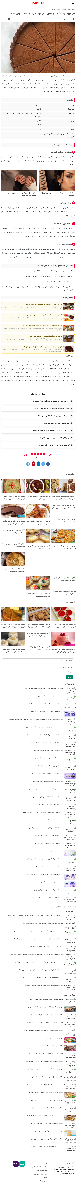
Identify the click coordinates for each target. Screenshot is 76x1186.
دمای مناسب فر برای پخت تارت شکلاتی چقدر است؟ (53, 416)
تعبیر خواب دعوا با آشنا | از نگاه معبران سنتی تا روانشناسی (48, 797)
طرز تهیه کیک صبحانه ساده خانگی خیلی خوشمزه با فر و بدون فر (46, 1147)
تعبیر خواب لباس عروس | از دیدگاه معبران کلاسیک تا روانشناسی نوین (45, 874)
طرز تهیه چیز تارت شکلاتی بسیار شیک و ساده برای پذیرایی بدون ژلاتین (14, 522)
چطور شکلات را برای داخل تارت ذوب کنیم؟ (56, 423)
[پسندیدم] (51, 454)
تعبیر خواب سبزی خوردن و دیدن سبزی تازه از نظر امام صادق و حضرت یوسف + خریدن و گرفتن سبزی (36, 954)
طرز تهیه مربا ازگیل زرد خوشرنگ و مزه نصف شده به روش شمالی (46, 1053)
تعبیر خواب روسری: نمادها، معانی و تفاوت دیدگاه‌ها (49, 766)
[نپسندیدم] (25, 454)
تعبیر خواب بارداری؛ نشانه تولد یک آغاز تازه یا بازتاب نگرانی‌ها (47, 882)
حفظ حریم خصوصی (40, 1174)
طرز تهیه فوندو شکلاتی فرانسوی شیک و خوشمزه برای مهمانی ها (39, 497)
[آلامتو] (22, 1166)
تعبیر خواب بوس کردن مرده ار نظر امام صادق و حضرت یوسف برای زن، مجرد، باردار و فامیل (39, 962)
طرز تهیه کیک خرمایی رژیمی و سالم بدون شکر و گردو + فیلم (47, 1100)
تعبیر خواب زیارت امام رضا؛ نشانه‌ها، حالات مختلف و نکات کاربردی (46, 789)
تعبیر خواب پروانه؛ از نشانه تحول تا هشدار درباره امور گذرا (48, 804)
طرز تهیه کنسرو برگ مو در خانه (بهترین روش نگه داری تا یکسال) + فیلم (44, 1061)
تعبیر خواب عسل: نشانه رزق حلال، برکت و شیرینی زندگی (48, 890)
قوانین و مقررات (42, 1170)
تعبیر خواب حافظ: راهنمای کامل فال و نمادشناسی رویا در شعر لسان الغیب (43, 758)
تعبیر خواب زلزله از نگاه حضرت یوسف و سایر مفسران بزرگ (48, 781)
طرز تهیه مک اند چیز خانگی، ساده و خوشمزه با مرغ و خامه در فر (46, 1092)
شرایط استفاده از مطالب (39, 1167)
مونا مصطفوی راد (67, 19)
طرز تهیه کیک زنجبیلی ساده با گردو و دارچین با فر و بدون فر (47, 1123)
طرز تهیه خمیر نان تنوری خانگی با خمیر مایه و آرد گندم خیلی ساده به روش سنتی (63, 520)
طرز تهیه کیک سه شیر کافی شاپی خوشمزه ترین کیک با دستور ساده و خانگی (13, 650)
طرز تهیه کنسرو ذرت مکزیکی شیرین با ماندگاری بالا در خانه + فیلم (46, 1131)
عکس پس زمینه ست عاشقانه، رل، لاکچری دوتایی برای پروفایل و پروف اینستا (43, 923)
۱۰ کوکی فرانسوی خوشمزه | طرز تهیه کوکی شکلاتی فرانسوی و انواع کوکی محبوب (64, 497)
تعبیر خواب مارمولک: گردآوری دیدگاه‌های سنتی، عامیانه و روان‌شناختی (45, 859)
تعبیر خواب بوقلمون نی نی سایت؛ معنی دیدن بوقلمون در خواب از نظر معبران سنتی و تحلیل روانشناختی (36, 719)
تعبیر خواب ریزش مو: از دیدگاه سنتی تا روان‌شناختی (49, 820)
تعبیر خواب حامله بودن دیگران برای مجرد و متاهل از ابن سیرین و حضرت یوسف (42, 977)
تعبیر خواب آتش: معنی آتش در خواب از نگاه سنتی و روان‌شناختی (46, 828)
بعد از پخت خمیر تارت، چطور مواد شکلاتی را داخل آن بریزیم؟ (51, 430)
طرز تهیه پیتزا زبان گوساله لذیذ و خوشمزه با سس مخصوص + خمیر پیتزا (44, 1115)
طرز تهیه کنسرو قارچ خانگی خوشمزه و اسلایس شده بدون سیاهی (46, 999)
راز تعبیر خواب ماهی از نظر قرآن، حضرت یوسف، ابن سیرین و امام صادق (44, 946)
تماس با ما (43, 1181)
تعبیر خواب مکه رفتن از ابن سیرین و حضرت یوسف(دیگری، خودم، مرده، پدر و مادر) (41, 970)
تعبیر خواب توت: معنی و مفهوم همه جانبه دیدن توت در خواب (47, 773)
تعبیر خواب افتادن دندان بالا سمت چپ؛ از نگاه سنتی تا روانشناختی (45, 711)
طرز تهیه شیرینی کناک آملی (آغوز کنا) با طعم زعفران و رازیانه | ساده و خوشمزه (39, 648)
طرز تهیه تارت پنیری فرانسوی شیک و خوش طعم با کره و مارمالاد (38, 547)
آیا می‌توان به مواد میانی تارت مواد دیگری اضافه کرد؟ (53, 445)
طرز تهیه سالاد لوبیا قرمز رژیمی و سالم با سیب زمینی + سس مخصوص (44, 1084)
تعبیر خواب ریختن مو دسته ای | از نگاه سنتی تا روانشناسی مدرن (46, 742)
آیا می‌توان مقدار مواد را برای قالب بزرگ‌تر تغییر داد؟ (54, 438)
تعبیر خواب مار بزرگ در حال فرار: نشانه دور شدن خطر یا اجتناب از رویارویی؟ (43, 704)
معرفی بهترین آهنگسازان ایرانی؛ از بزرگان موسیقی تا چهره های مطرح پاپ (44, 688)
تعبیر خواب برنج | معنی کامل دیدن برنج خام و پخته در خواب (47, 851)
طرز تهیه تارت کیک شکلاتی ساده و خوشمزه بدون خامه (46, 336)
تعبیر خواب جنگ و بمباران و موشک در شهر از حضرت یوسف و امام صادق (44, 985)
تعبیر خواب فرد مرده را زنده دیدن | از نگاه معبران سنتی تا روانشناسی (45, 898)
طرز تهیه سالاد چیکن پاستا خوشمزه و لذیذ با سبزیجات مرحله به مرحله (45, 1108)
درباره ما (44, 1177)
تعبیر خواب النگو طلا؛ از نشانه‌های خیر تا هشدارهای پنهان (48, 843)
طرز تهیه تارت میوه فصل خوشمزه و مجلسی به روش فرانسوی (44, 315)
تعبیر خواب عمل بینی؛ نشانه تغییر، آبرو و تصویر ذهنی (49, 696)
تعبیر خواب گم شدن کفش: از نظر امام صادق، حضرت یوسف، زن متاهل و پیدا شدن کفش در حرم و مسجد (35, 915)
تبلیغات (45, 1163)
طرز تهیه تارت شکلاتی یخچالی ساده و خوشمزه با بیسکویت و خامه (42, 347)
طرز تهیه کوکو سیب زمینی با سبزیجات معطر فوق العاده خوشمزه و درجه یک (43, 1030)
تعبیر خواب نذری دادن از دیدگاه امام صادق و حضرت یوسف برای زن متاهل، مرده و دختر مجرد (38, 931)
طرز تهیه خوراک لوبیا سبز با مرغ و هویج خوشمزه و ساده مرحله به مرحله (44, 1038)
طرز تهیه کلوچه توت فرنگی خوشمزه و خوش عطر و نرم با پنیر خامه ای (45, 1022)
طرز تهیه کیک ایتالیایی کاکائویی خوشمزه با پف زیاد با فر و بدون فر (45, 1007)
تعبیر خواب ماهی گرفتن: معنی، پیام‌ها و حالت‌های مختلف (48, 836)
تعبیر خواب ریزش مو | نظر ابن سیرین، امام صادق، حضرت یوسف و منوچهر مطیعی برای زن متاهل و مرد (36, 939)
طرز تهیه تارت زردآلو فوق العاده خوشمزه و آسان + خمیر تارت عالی (64, 547)
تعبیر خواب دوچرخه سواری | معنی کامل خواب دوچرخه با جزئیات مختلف (44, 735)
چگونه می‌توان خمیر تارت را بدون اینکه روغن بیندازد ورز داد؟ (51, 408)
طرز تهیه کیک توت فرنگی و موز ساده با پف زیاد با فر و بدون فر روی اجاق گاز (43, 1069)
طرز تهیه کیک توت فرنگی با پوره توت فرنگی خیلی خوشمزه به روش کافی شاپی (64, 650)
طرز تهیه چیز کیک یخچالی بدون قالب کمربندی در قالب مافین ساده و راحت (65, 625)
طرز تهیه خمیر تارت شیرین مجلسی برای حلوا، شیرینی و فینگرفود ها (42, 325)
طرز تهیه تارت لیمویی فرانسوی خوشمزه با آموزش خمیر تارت (13, 545)
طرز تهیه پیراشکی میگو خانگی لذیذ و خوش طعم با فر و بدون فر (46, 1139)
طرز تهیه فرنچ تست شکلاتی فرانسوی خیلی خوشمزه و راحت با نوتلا (38, 522)
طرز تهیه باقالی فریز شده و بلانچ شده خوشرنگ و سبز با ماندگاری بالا (45, 1015)
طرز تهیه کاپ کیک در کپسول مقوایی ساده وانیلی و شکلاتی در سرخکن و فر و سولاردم (38, 625)
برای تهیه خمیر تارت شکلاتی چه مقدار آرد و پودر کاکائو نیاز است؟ (50, 401)
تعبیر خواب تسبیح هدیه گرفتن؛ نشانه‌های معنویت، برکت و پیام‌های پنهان (44, 727)
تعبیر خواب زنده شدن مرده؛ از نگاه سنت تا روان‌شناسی (48, 867)
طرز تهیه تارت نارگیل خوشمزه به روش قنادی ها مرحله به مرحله (44, 304)
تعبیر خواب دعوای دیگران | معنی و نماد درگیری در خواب (48, 750)
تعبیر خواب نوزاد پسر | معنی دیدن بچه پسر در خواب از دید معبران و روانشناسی (42, 812)
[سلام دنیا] (16, 1166)
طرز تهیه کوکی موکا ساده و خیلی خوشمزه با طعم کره (49, 1046)
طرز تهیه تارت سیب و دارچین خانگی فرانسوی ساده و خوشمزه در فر (15, 570)
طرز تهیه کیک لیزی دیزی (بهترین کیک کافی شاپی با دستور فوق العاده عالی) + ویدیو (13, 625)
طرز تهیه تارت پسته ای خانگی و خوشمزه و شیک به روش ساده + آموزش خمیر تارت (13, 497)
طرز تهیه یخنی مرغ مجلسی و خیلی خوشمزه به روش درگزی (47, 1077)
